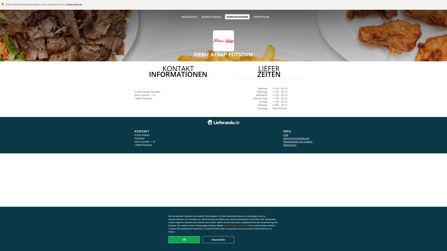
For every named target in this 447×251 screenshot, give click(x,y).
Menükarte (189, 17)
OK (184, 239)
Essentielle (218, 239)
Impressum (261, 17)
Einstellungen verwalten (235, 225)
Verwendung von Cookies (298, 141)
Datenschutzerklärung (296, 138)
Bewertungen (211, 17)
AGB (285, 135)
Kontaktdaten (237, 17)
